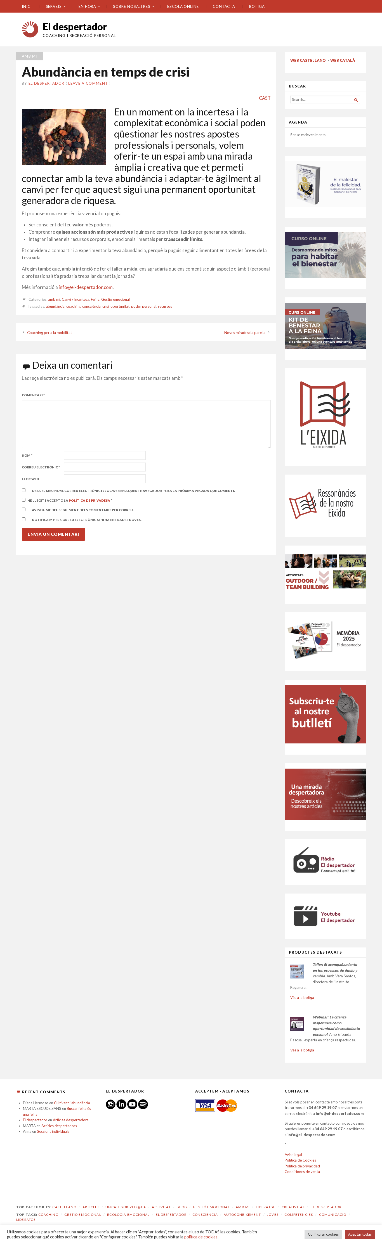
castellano (64, 1207)
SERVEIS (54, 6)
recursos (165, 306)
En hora (87, 6)
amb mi (29, 56)
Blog (182, 1207)
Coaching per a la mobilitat (49, 332)
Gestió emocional (115, 299)
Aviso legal (293, 1154)
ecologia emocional (128, 1214)
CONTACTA (224, 6)
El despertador (75, 26)
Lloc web (30, 479)
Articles (91, 1207)
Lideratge (265, 1207)
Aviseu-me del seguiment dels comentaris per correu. (83, 510)
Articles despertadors (70, 1120)
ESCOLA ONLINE (183, 6)
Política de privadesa (90, 500)
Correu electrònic (41, 467)
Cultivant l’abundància (72, 1103)
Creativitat (293, 1207)
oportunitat (119, 306)
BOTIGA (257, 6)
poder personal (143, 306)
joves (273, 1214)
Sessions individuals (53, 1131)
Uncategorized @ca (125, 1207)
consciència (91, 306)
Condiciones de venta (302, 1171)
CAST (265, 98)
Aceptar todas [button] (360, 1234)
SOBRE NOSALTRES (131, 6)
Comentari (33, 395)
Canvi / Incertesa (75, 299)
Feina (95, 299)
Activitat (161, 1207)
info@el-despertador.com (86, 287)
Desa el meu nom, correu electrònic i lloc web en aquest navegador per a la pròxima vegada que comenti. (133, 490)
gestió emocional (82, 1214)
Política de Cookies (300, 1160)
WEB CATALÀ (342, 60)
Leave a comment (88, 83)
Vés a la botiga (302, 997)
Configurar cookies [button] (323, 1234)
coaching (73, 306)
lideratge (26, 1219)
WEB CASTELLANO (308, 60)
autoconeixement (242, 1214)
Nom (27, 455)
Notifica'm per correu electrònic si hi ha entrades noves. (87, 520)
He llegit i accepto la (69, 500)
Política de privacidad (302, 1166)
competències (298, 1214)
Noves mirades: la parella (244, 332)
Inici (27, 6)
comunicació (332, 1214)
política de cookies (201, 1236)
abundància (55, 306)
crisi (105, 306)
